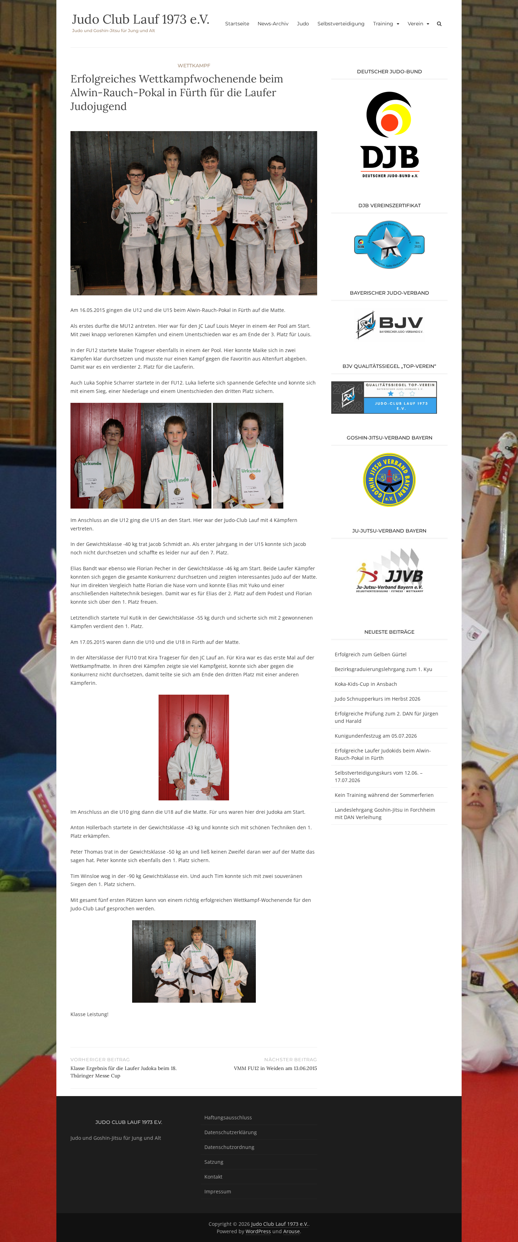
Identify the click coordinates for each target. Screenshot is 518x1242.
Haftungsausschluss (228, 1117)
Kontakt (213, 1176)
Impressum (217, 1191)
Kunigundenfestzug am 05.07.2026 (376, 735)
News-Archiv (273, 23)
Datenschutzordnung (229, 1147)
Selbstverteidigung (341, 23)
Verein (415, 23)
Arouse (291, 1231)
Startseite (237, 23)
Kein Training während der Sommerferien (384, 795)
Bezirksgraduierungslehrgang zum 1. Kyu (383, 669)
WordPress (258, 1231)
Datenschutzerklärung (230, 1132)
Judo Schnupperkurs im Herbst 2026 (377, 698)
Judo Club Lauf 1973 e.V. (141, 19)
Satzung (213, 1161)
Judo (303, 23)
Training (383, 23)
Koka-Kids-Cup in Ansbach (366, 684)
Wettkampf (194, 65)
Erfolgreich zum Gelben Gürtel (371, 654)
